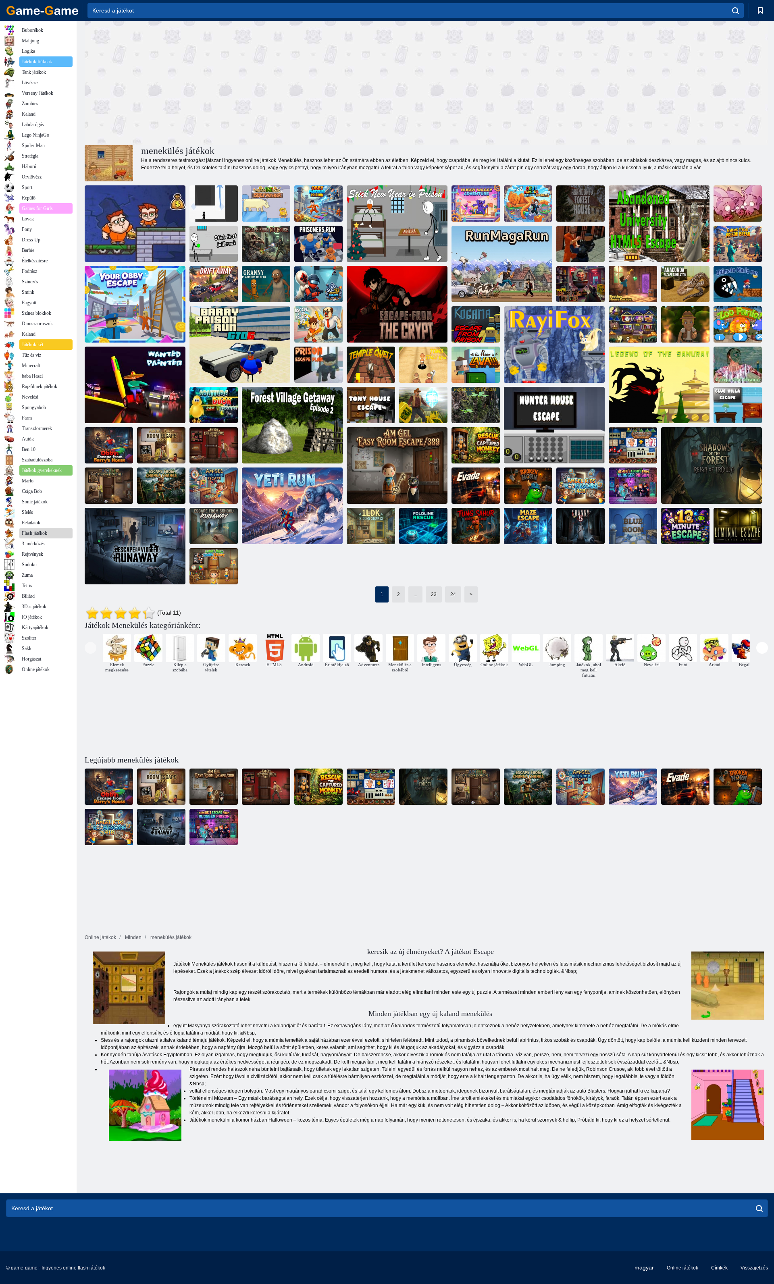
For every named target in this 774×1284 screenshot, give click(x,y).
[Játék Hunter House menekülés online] (554, 425)
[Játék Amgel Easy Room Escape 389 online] (397, 465)
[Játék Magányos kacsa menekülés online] (213, 405)
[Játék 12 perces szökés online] (685, 526)
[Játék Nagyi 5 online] (580, 526)
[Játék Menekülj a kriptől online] (397, 304)
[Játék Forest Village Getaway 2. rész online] (292, 425)
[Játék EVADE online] (476, 485)
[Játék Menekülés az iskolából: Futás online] (213, 526)
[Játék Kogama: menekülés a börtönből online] (476, 324)
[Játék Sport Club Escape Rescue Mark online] (633, 445)
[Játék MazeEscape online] (528, 526)
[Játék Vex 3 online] (213, 203)
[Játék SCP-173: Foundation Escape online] (318, 284)
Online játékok (682, 1268)
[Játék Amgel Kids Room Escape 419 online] (213, 485)
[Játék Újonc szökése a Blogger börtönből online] (633, 485)
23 (434, 594)
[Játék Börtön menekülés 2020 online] (580, 244)
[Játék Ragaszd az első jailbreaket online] (213, 244)
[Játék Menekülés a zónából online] (580, 284)
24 (453, 594)
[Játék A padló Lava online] (476, 365)
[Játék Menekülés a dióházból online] (266, 244)
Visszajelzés (754, 1268)
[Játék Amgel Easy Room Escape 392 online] (161, 445)
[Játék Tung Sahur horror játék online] (476, 526)
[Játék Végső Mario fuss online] (738, 284)
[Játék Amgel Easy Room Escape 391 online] (213, 445)
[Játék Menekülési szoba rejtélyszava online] (633, 324)
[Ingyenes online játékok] (42, 10)
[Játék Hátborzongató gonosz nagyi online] (738, 365)
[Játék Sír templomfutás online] (423, 365)
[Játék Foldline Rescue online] (423, 526)
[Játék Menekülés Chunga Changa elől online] (161, 485)
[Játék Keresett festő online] (135, 385)
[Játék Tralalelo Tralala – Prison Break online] (738, 244)
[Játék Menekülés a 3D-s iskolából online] (318, 324)
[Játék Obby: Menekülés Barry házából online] (109, 445)
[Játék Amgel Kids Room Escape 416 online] (213, 566)
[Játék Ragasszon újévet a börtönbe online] (397, 223)
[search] (735, 10)
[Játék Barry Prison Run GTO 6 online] (239, 344)
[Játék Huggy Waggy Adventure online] (476, 203)
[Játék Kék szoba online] (633, 526)
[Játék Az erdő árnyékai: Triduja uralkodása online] (711, 465)
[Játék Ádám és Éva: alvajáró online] (266, 203)
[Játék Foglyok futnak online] (318, 244)
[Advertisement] (255, 81)
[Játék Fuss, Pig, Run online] (738, 203)
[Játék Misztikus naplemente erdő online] (476, 405)
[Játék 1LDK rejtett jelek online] (371, 526)
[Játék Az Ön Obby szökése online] (135, 304)
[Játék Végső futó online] (685, 324)
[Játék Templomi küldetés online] (371, 365)
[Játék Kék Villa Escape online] (738, 405)
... (415, 594)
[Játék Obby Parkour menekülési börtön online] (318, 203)
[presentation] (90, 648)
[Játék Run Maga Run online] (502, 264)
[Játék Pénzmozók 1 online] (135, 223)
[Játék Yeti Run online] (292, 505)
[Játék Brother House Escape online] (633, 284)
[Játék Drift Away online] (213, 284)
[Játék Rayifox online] (554, 344)
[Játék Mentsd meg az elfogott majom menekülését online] (476, 445)
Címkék (719, 1268)
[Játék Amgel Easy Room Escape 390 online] (109, 485)
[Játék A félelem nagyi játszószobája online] (266, 284)
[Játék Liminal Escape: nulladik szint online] (738, 526)
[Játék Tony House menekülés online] (371, 405)
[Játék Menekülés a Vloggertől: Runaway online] (135, 546)
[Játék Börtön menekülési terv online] (318, 365)
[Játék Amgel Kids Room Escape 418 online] (580, 485)
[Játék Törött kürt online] (528, 485)
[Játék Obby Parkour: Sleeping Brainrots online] (528, 203)
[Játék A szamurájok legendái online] (659, 385)
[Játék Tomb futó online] (423, 405)
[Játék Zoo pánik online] (738, 324)
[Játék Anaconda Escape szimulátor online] (685, 284)
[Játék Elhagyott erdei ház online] (580, 203)
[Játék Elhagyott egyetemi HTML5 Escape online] (659, 223)
